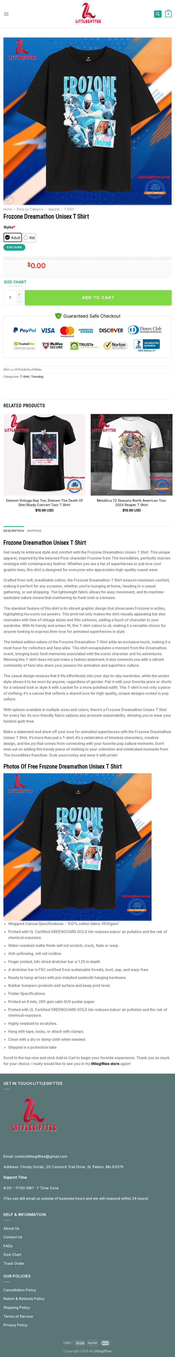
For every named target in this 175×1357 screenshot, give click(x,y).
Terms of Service (18, 1316)
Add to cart (98, 297)
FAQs (8, 1246)
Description (13, 531)
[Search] (158, 14)
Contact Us (12, 1237)
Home (7, 209)
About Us (11, 1228)
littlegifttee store (105, 1063)
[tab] (13, 530)
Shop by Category (30, 209)
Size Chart (12, 1254)
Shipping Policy (16, 1307)
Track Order (13, 1263)
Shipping (34, 531)
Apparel (53, 209)
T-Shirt (69, 209)
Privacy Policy (15, 1325)
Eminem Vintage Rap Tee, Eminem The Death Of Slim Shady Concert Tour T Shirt (44, 503)
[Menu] (6, 14)
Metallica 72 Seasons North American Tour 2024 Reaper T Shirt (131, 503)
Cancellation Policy (19, 1290)
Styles (9, 227)
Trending (37, 376)
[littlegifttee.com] (87, 14)
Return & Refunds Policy (23, 1298)
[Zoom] (9, 199)
